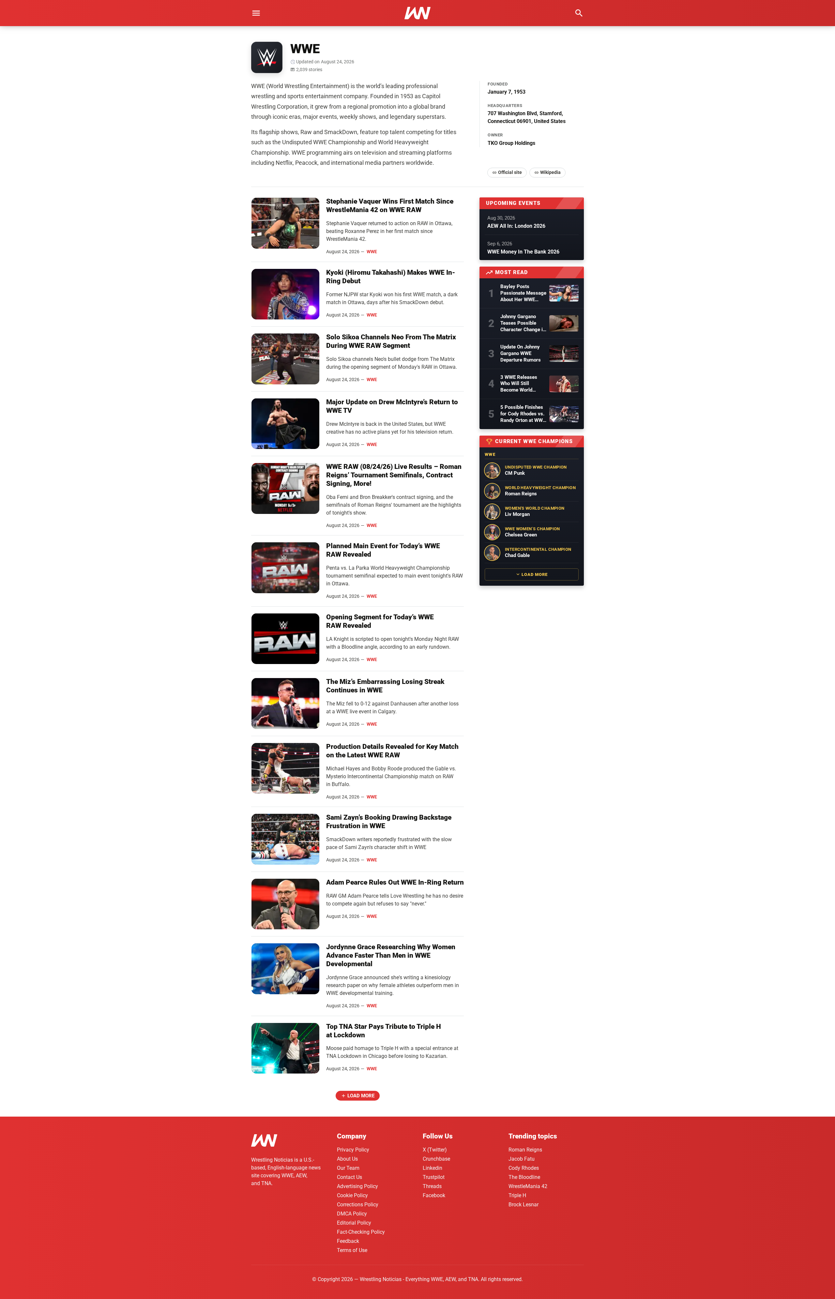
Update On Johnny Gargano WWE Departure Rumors (520, 353)
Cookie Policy (352, 1195)
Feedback (348, 1241)
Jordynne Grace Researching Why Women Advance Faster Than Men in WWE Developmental (390, 955)
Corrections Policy (357, 1204)
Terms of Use (352, 1250)
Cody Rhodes (524, 1168)
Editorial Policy (354, 1223)
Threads (432, 1186)
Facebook (434, 1195)
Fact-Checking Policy (361, 1232)
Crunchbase (436, 1159)
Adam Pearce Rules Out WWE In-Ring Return (395, 882)
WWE (372, 251)
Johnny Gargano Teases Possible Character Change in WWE (522, 323)
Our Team (348, 1168)
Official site (510, 172)
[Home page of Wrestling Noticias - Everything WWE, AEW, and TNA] (417, 13)
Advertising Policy (357, 1186)
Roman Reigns (525, 1150)
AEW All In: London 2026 (516, 226)
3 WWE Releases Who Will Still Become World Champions (518, 384)
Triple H (517, 1195)
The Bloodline (524, 1177)
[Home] (264, 1141)
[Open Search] (579, 13)
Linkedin (432, 1168)
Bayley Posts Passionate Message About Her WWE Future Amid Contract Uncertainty (523, 293)
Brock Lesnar (524, 1204)
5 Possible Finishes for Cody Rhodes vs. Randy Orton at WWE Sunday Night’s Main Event (522, 414)
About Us (347, 1159)
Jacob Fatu (522, 1159)
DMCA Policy (352, 1214)
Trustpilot (434, 1177)
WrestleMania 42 (528, 1186)
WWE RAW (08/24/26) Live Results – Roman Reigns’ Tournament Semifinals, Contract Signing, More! (394, 475)
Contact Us (349, 1177)
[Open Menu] (256, 13)
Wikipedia (550, 172)
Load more (360, 1096)
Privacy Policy (353, 1150)
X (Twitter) (435, 1150)
